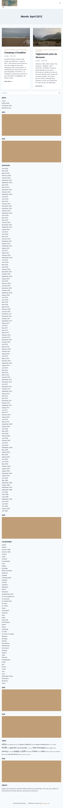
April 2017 (5, 330)
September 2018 (7, 293)
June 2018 (5, 300)
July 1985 (5, 511)
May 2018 (5, 302)
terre (3, 754)
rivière (34, 751)
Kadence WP (46, 803)
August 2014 (6, 365)
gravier (13, 748)
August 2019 (6, 279)
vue (9, 754)
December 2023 (7, 206)
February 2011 (6, 414)
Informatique (6, 622)
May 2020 (5, 264)
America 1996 (6, 549)
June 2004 (5, 461)
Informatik (5, 620)
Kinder (4, 624)
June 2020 (5, 262)
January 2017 (6, 337)
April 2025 (5, 185)
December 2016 (7, 339)
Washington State (7, 676)
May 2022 (5, 236)
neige (50, 748)
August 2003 (6, 468)
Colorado (4, 584)
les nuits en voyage (21, 49)
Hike (3, 615)
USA (3, 671)
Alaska (4, 545)
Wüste (19, 754)
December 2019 (7, 271)
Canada (4, 582)
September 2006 (7, 447)
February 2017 (6, 335)
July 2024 (5, 196)
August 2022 (6, 229)
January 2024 (6, 203)
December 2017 (7, 314)
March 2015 (5, 358)
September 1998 (7, 482)
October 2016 (6, 342)
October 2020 (6, 255)
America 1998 (6, 552)
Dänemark (5, 587)
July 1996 (5, 492)
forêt (4, 747)
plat (20, 751)
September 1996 (7, 490)
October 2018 (6, 290)
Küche (4, 627)
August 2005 (6, 452)
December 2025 (7, 180)
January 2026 (6, 178)
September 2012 (7, 391)
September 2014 (7, 363)
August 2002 (6, 471)
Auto (3, 563)
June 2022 (5, 234)
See (49, 751)
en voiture (5, 606)
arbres (8, 744)
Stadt (51, 751)
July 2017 (5, 325)
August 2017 (6, 323)
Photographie (6, 660)
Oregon (4, 652)
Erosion (51, 744)
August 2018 (6, 295)
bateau (4, 566)
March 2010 (5, 422)
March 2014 (5, 375)
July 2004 (5, 459)
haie (18, 748)
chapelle (37, 744)
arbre (4, 744)
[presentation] (16, 37)
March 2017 (5, 332)
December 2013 (7, 379)
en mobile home (7, 601)
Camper (21, 744)
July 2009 (5, 429)
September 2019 (7, 276)
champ (32, 744)
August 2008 (6, 436)
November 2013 (7, 382)
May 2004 (5, 464)
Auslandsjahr (6, 561)
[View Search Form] (3, 7)
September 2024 (7, 194)
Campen (4, 575)
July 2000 (5, 478)
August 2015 (6, 354)
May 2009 (5, 431)
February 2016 (6, 349)
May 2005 (5, 454)
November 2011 (7, 400)
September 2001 (7, 473)
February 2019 (6, 283)
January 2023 (6, 222)
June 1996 (5, 494)
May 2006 (5, 450)
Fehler (54, 744)
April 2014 (5, 372)
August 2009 (6, 426)
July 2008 (5, 438)
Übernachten (24, 754)
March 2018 (5, 307)
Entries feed (5, 103)
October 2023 (6, 210)
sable (43, 751)
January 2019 (6, 286)
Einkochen (5, 592)
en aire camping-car (8, 596)
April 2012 (5, 398)
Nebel (47, 748)
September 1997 (7, 487)
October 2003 (6, 466)
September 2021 (7, 246)
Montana (4, 636)
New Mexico (5, 643)
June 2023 (5, 215)
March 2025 (5, 187)
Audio (3, 556)
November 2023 (7, 208)
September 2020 (7, 257)
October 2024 (6, 192)
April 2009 (5, 433)
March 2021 (5, 253)
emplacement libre (40, 49)
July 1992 (5, 504)
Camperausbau (6, 577)
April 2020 (5, 267)
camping (6, 49)
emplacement (44, 744)
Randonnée (29, 751)
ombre (54, 748)
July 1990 (5, 506)
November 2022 (7, 225)
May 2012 (5, 396)
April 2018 (5, 304)
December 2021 (7, 241)
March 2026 (5, 173)
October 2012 (6, 389)
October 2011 (6, 403)
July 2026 (5, 168)
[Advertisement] (31, 125)
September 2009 (7, 424)
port (3, 664)
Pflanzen (4, 657)
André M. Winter (22, 788)
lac (25, 748)
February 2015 (6, 361)
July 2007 (5, 443)
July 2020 (5, 260)
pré (24, 751)
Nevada (4, 641)
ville (6, 754)
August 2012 (6, 393)
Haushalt (4, 613)
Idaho (3, 617)
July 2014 (5, 368)
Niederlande (5, 645)
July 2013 (5, 384)
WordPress (5, 678)
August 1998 (6, 485)
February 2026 (6, 175)
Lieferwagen (29, 748)
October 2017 (6, 318)
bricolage (5, 568)
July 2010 (5, 419)
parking (5, 751)
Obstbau (4, 650)
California (5, 573)
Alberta (4, 547)
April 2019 (5, 281)
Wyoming (5, 681)
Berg (11, 744)
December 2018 (7, 288)
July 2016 (5, 344)
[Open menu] (59, 3)
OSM (3, 655)
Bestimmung (15, 744)
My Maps (4, 638)
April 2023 (5, 220)
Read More (8, 81)
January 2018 (6, 311)
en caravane (5, 599)
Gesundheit (5, 610)
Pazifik (9, 751)
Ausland (4, 559)
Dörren (4, 589)
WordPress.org (6, 108)
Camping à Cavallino (15, 52)
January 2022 (6, 239)
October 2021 (6, 243)
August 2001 (6, 475)
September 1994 (7, 499)
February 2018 (6, 309)
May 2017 (5, 328)
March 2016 (5, 347)
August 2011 (5, 407)
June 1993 (5, 501)
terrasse (58, 751)
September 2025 (7, 182)
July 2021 (5, 250)
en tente (4, 603)
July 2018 (5, 297)
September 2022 (7, 227)
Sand (46, 751)
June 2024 (5, 199)
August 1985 (6, 508)
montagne (41, 748)
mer (34, 747)
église (29, 754)
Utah (3, 674)
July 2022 (5, 232)
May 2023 (5, 218)
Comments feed (7, 105)
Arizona (4, 554)
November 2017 (7, 316)
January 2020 (6, 269)
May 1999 (5, 480)
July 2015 (5, 356)
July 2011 (5, 410)
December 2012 (7, 386)
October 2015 (6, 351)
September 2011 (7, 405)
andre (7, 56)
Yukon (4, 683)
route (39, 751)
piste (12, 751)
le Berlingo (5, 629)
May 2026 (5, 171)
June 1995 (5, 497)
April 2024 (5, 201)
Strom (54, 751)
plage (16, 751)
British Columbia (7, 570)
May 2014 (5, 370)
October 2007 (6, 440)
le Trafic (12, 49)
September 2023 (7, 213)
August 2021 (6, 248)
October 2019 (6, 274)
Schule (4, 667)
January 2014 (6, 377)
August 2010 (6, 417)
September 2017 (7, 321)
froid (8, 748)
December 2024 (7, 189)
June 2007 (5, 445)
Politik (4, 662)
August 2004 (6, 457)
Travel (4, 669)
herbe (22, 748)
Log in (4, 101)
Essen (4, 608)
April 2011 (5, 412)
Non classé (5, 648)
